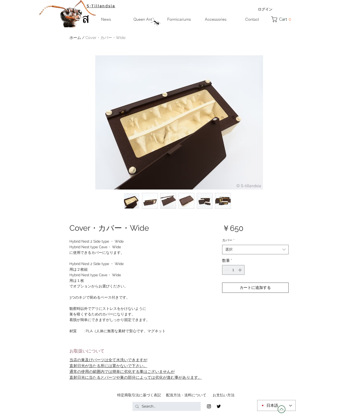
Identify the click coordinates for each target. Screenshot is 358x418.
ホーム (75, 37)
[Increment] (240, 270)
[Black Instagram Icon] (209, 406)
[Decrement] (226, 270)
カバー (228, 240)
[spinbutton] (233, 270)
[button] (282, 19)
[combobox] (255, 249)
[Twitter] (218, 406)
